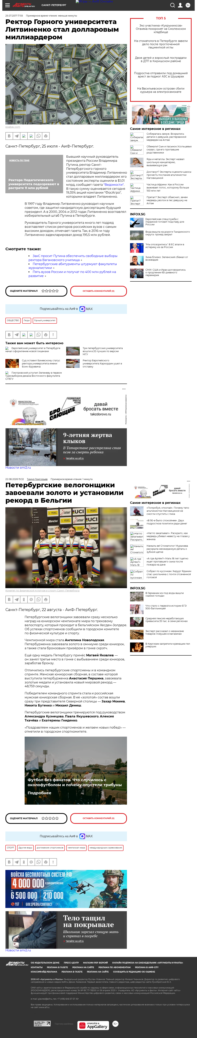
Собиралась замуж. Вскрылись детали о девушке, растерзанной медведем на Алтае (166, 136)
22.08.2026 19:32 (14, 479)
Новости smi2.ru (18, 467)
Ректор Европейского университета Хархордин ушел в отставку (102, 363)
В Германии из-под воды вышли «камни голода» (164, 594)
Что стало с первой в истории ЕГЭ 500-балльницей (165, 607)
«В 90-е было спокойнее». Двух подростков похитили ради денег (167, 522)
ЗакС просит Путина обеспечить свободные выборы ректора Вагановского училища (73, 258)
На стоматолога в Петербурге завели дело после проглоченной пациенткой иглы (161, 44)
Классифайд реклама (44, 972)
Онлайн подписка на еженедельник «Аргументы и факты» (147, 963)
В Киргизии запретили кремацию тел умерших (167, 645)
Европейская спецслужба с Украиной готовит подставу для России (164, 222)
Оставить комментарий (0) (98, 291)
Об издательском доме (45, 963)
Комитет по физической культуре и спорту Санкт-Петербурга (42, 590)
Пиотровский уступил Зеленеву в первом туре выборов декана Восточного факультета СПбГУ (33, 375)
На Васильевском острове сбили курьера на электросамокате (160, 90)
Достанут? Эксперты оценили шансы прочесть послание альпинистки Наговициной (169, 174)
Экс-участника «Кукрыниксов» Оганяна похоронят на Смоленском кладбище (161, 29)
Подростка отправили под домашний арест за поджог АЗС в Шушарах (161, 75)
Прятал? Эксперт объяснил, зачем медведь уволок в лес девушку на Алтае (167, 200)
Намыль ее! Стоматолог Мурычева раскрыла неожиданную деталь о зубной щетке (167, 548)
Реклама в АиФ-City (147, 967)
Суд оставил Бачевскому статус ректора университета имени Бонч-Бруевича (41, 363)
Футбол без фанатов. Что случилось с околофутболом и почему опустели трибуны (75, 782)
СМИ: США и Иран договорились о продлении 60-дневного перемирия (165, 273)
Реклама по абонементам (114, 967)
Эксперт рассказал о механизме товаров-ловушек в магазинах (164, 632)
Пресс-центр (71, 963)
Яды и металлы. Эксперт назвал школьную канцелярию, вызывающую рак (165, 162)
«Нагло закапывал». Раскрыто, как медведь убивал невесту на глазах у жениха (168, 536)
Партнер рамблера (64, 1024)
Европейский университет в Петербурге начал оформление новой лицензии (32, 350)
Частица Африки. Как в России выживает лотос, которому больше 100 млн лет (168, 187)
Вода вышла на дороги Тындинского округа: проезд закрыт (167, 233)
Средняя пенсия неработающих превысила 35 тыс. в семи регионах (166, 620)
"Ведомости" (113, 185)
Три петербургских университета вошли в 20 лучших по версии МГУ (103, 351)
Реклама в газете (57, 967)
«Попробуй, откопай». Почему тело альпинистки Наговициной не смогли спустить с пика (168, 510)
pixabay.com (12, 126)
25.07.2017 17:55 (14, 15)
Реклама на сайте (83, 967)
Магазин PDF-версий (95, 963)
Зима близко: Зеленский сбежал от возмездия (166, 258)
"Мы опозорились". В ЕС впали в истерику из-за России (164, 246)
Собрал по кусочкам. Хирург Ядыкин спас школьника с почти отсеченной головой (169, 574)
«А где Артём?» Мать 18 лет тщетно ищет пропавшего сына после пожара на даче (167, 561)
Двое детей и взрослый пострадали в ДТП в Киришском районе (161, 59)
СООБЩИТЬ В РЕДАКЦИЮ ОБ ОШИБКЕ (134, 972)
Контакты (37, 967)
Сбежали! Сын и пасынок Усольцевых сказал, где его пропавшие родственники (169, 149)
